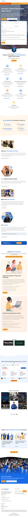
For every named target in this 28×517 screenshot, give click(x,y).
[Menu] (26, 1)
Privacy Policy (4, 40)
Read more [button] (3, 375)
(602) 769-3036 (7, 497)
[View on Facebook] (2, 378)
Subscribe (24, 491)
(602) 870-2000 (6, 499)
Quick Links (2, 503)
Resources (2, 508)
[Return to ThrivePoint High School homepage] (3, 1)
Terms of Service (16, 514)
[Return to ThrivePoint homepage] (5, 489)
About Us (2, 505)
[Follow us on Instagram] (13, 414)
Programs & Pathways (4, 506)
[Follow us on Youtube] (14, 513)
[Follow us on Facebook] (11, 414)
